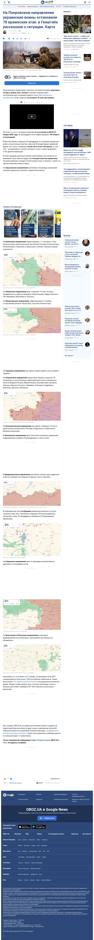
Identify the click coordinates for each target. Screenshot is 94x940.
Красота (32, 880)
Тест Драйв (21, 857)
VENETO (58, 6)
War (20, 31)
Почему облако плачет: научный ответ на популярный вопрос (73, 75)
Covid (40, 874)
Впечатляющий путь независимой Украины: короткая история (73, 266)
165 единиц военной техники (25, 682)
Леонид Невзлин (69, 337)
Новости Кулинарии (36, 862)
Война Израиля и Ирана (47, 6)
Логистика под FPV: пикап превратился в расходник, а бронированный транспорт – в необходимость (74, 345)
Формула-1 (44, 845)
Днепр (38, 839)
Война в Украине (33, 6)
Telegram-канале (43, 740)
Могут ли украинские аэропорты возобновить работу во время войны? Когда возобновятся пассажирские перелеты (76, 190)
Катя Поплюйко (12, 31)
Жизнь (39, 834)
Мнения (67, 235)
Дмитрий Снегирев (70, 325)
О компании (21, 794)
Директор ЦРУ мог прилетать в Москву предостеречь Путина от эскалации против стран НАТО (77, 159)
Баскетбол (27, 845)
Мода (37, 880)
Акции (38, 857)
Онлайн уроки (33, 851)
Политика (17, 834)
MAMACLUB (34, 874)
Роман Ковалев (69, 350)
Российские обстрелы (69, 6)
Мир (27, 834)
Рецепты (20, 862)
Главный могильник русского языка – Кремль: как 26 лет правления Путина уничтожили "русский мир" (72, 242)
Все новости (87, 834)
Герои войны (22, 6)
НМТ (48, 851)
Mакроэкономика (35, 868)
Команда (38, 794)
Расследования (53, 834)
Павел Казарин (69, 271)
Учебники (24, 851)
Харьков (24, 839)
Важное (67, 11)
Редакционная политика (15, 783)
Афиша (20, 880)
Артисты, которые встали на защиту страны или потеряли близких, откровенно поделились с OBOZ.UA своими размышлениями (77, 45)
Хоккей (33, 845)
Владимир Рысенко (70, 313)
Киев (19, 839)
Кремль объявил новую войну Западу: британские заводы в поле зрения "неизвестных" (74, 333)
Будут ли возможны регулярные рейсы (75, 195)
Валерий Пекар (69, 259)
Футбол (20, 845)
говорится (14, 132)
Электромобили (30, 857)
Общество (74, 834)
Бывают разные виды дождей (73, 80)
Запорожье (32, 839)
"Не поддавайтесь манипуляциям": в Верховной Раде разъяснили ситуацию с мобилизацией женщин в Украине (77, 171)
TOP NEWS (68, 125)
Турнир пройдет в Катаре (71, 64)
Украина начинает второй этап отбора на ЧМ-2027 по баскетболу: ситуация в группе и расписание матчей (73, 58)
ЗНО (44, 851)
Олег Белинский (69, 247)
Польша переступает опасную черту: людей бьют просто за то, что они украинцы (73, 308)
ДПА (40, 851)
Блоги (62, 834)
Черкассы (45, 839)
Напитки (27, 862)
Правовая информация (60, 794)
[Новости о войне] (39, 783)
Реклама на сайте (23, 799)
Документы (39, 799)
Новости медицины (23, 874)
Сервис (44, 857)
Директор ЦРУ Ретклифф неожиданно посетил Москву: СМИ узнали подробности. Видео (77, 152)
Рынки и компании (23, 868)
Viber (5, 743)
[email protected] (24, 926)
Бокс (38, 845)
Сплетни (26, 880)
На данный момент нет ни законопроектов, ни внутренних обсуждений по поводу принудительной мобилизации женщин (77, 178)
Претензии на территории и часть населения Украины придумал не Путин (74, 254)
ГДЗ (19, 851)
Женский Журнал (46, 880)
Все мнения (69, 355)
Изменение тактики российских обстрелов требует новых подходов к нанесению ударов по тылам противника (74, 321)
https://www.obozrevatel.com (63, 888)
